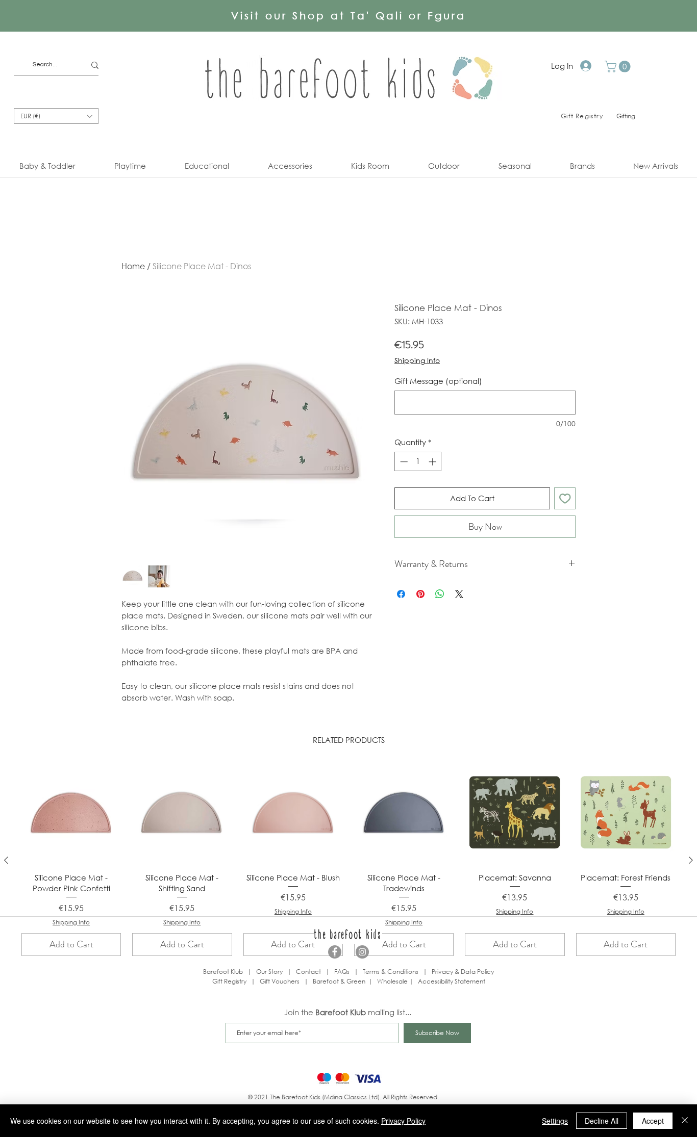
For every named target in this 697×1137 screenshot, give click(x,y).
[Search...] (94, 65)
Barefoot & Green (339, 981)
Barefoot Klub (223, 971)
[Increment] (433, 461)
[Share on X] (459, 594)
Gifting (625, 116)
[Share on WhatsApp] (440, 594)
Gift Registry (229, 981)
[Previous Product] (6, 860)
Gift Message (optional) (438, 381)
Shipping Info (417, 360)
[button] (619, 66)
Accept (653, 1121)
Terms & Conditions (390, 971)
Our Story (269, 971)
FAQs (342, 971)
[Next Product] (691, 860)
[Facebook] (334, 952)
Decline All (601, 1121)
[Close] (685, 1121)
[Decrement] (403, 461)
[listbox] (56, 116)
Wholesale (393, 981)
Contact (308, 971)
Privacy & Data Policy (463, 971)
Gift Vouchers (280, 981)
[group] (348, 860)
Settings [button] (555, 1121)
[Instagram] (362, 952)
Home (133, 266)
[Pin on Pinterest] (420, 594)
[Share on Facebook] (401, 594)
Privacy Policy (403, 1121)
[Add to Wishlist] (565, 498)
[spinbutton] (418, 461)
